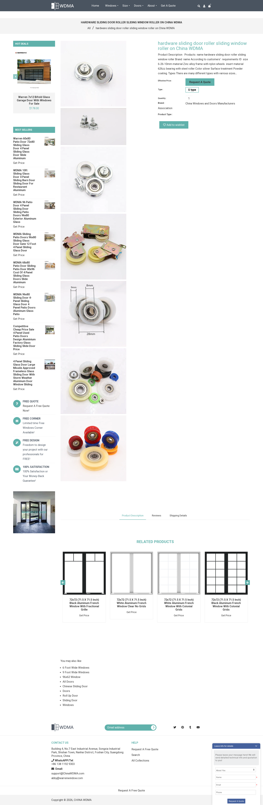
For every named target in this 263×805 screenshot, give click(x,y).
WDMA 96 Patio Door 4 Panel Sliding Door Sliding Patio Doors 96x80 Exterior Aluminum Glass (24, 212)
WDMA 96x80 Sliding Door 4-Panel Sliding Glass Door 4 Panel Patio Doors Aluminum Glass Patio (24, 304)
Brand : (161, 103)
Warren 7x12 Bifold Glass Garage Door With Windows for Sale (34, 100)
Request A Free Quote (145, 749)
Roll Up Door (70, 695)
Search (136, 755)
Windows (68, 705)
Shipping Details (178, 515)
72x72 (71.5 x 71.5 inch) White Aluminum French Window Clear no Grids (131, 603)
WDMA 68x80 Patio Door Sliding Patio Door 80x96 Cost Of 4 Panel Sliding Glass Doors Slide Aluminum (24, 272)
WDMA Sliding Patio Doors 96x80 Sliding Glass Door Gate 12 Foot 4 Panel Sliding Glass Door (24, 242)
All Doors (68, 681)
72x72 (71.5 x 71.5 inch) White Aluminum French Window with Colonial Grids (179, 604)
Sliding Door (70, 700)
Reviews (156, 515)
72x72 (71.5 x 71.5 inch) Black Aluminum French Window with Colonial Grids (226, 604)
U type (192, 89)
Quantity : (162, 98)
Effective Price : (165, 81)
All (89, 28)
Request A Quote (200, 82)
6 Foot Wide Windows (76, 667)
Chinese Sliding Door (75, 686)
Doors (66, 691)
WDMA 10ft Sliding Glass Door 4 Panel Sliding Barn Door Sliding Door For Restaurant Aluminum (24, 180)
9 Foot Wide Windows (76, 672)
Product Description (133, 515)
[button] (236, 746)
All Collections (140, 760)
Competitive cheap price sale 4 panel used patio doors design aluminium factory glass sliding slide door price (24, 338)
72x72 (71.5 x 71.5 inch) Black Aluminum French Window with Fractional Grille (84, 604)
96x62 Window (71, 677)
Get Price (19, 163)
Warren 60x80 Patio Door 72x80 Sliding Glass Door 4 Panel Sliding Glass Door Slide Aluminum (24, 148)
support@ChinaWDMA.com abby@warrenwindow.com (67, 773)
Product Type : (165, 114)
